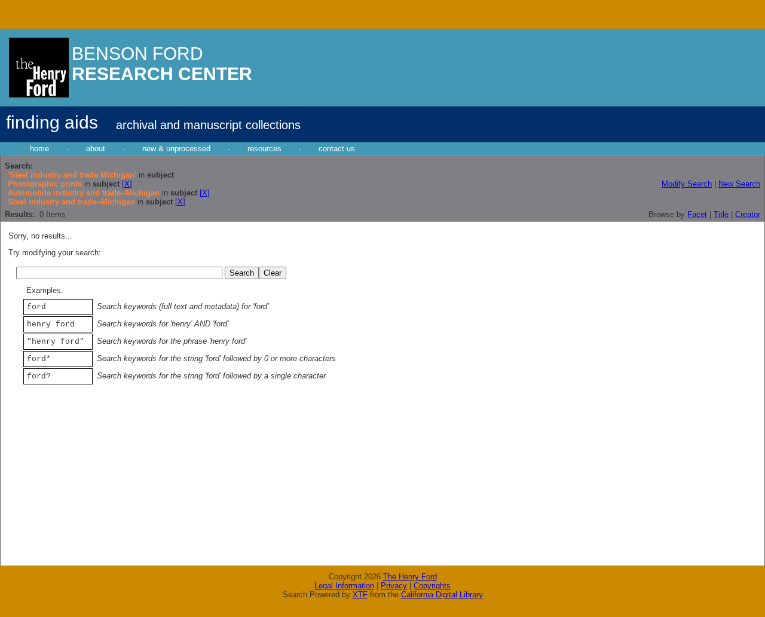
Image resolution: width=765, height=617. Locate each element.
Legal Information (344, 585)
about (95, 148)
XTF (360, 594)
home (39, 148)
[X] (127, 183)
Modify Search (687, 183)
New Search (739, 183)
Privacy (394, 585)
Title (721, 214)
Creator (747, 214)
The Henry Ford (410, 576)
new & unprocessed (176, 148)
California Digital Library (442, 594)
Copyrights (432, 585)
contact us (337, 148)
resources (264, 148)
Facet (697, 214)
